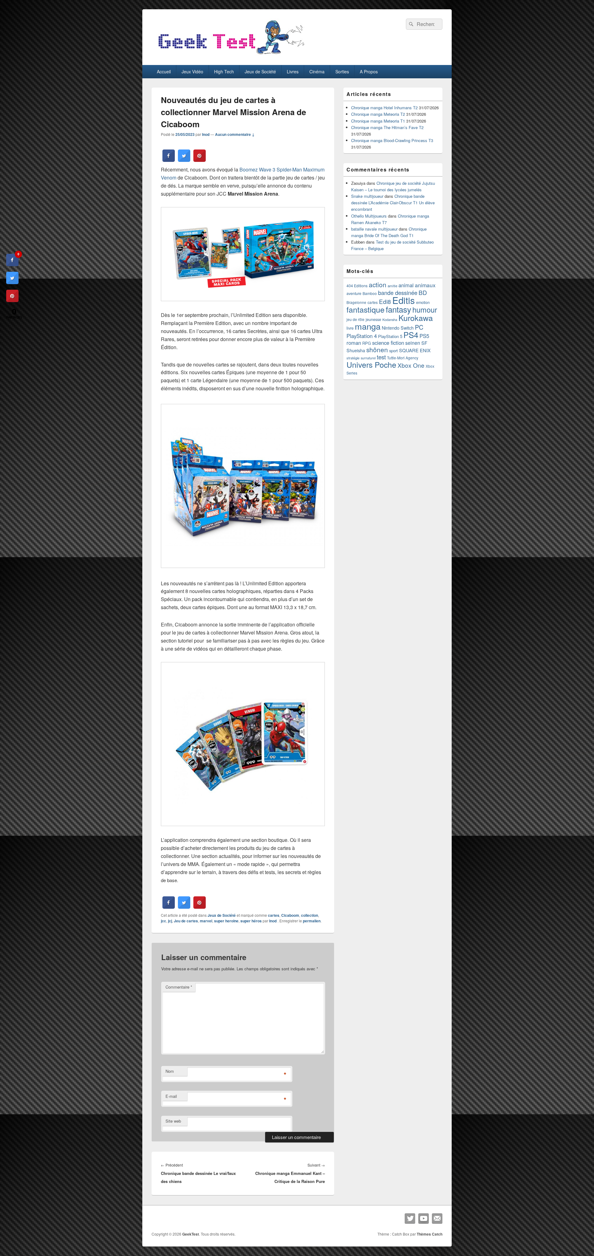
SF (424, 343)
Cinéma (317, 71)
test (381, 357)
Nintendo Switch (398, 328)
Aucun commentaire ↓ (235, 134)
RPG (366, 343)
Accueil (164, 71)
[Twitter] (410, 1218)
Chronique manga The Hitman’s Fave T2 (387, 127)
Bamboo (370, 293)
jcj (170, 921)
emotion (423, 302)
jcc (163, 921)
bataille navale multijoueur (374, 229)
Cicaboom (290, 915)
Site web (173, 1121)
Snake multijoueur (367, 196)
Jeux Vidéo (192, 71)
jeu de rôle (355, 319)
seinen (412, 342)
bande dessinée (397, 292)
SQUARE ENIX (415, 350)
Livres (293, 71)
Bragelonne (356, 302)
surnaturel (368, 358)
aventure (353, 293)
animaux (425, 285)
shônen (377, 349)
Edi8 (385, 301)
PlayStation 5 (390, 336)
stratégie (352, 357)
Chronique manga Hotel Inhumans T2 (384, 107)
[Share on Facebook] (168, 160)
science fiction (388, 342)
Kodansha (389, 319)
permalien (312, 921)
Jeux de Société (260, 71)
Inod (205, 134)
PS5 (424, 336)
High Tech (224, 71)
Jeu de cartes (186, 921)
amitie (392, 285)
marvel (206, 921)
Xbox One (411, 365)
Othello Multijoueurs (369, 216)
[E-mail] (437, 1218)
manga (368, 326)
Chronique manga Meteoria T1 (378, 121)
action (377, 284)
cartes (273, 915)
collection (309, 915)
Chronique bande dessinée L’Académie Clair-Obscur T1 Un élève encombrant (393, 202)
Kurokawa (415, 317)
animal (406, 285)
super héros (251, 921)
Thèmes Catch (429, 1234)
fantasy (398, 309)
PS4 (410, 334)
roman (353, 342)
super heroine (226, 921)
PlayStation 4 (361, 336)
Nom (170, 1071)
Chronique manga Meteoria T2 (378, 114)
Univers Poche (371, 364)
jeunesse (373, 319)
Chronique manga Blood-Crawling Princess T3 (392, 140)
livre (350, 328)
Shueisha (355, 350)
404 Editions (357, 285)
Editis (403, 299)
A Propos (369, 71)
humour (424, 309)
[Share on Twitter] (184, 160)
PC (419, 327)
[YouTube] (423, 1218)
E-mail (171, 1096)
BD (423, 292)
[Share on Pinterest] (199, 160)
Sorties (342, 71)
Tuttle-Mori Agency (402, 357)
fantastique (365, 309)
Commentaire (179, 987)
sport (393, 350)
